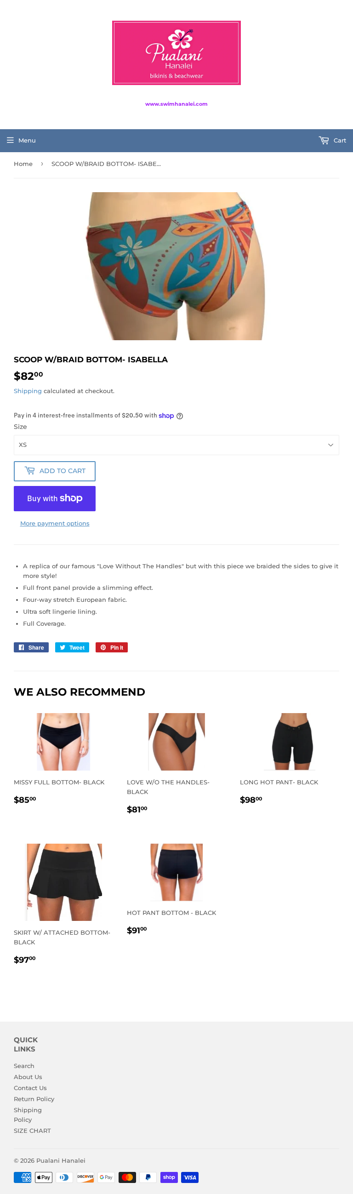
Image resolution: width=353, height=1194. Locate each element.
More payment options (55, 523)
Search (24, 1065)
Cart (339, 140)
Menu (27, 140)
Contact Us (30, 1087)
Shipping (28, 390)
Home (23, 163)
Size (20, 427)
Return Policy (34, 1099)
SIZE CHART (32, 1130)
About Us (28, 1076)
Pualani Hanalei (60, 1160)
